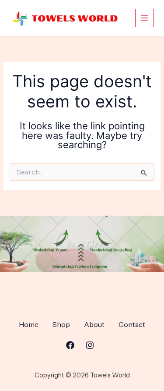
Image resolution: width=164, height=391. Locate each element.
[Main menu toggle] (144, 18)
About (94, 324)
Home (28, 324)
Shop (61, 324)
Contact (132, 324)
